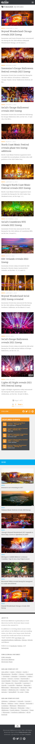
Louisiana (4, 706)
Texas (32, 710)
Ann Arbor (5, 672)
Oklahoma (5, 710)
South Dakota (15, 710)
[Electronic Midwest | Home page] (6, 2)
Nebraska (21, 708)
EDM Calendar (6, 657)
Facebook (13, 646)
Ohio (27, 708)
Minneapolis (15, 687)
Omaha (22, 690)
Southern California (18, 712)
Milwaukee (5, 687)
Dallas (30, 676)
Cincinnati (29, 674)
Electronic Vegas (7, 662)
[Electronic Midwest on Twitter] (26, 411)
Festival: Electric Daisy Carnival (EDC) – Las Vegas (17, 440)
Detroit (30, 640)
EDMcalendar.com (25, 732)
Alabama (4, 701)
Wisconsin (6, 712)
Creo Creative (26, 734)
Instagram (5, 648)
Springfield (12, 692)
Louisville (11, 685)
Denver (3, 678)
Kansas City (9, 683)
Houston (15, 681)
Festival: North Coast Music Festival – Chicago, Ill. (16, 423)
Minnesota (21, 706)
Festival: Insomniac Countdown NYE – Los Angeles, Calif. (17, 434)
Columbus (22, 676)
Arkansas (12, 701)
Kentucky (29, 703)
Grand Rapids (6, 681)
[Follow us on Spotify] (32, 411)
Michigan (13, 706)
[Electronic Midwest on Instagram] (29, 411)
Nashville (24, 687)
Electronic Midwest (7, 659)
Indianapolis (24, 681)
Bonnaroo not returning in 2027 (12, 487)
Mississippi (5, 708)
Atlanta (18, 672)
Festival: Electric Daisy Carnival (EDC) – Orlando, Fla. (17, 429)
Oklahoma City (13, 690)
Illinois (3, 703)
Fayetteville (25, 678)
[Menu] (32, 2)
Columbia (14, 676)
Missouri (13, 708)
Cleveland (6, 676)
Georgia (27, 701)
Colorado (20, 701)
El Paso (16, 678)
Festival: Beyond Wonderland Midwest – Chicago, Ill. (16, 446)
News (3, 28)
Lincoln (4, 685)
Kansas (22, 703)
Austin (25, 672)
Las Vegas (18, 638)
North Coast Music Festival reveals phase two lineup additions (15, 147)
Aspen (12, 672)
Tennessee (24, 710)
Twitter (19, 646)
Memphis (27, 685)
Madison (19, 685)
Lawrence (26, 683)
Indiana (10, 703)
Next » (20, 404)
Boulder (14, 674)
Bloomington (5, 674)
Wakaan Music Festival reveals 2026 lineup (16, 510)
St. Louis (20, 692)
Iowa (16, 703)
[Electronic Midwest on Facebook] (23, 411)
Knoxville (18, 683)
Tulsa (27, 692)
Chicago (24, 640)
